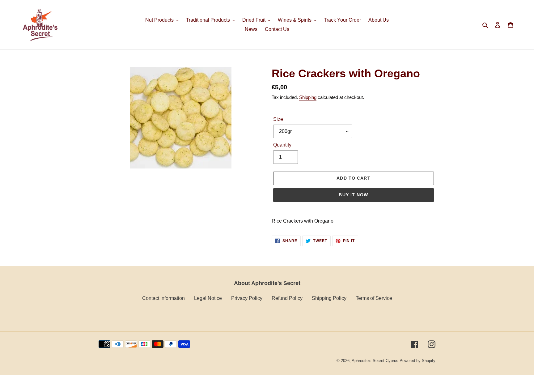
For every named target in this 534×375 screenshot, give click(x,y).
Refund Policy (287, 298)
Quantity (282, 144)
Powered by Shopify (417, 360)
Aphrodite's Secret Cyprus (375, 360)
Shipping (307, 97)
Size (278, 119)
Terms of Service (374, 298)
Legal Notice (208, 298)
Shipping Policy (329, 298)
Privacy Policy (246, 298)
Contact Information (163, 298)
